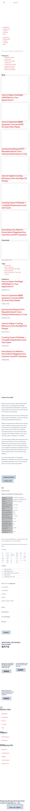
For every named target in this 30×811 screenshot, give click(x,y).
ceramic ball (8, 265)
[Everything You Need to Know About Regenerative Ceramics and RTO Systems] (15, 219)
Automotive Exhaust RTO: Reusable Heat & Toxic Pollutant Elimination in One (14, 151)
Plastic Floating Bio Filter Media (12, 268)
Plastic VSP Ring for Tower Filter (13, 272)
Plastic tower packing (10, 69)
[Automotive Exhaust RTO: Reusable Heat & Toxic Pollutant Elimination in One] (15, 138)
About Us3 (4, 749)
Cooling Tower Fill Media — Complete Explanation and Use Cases (14, 205)
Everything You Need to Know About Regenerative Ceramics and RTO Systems (14, 232)
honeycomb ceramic (10, 66)
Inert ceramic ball (9, 267)
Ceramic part (8, 62)
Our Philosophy (5, 753)
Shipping (4, 756)
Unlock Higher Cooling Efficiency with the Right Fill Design (14, 178)
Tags (3, 264)
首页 (3, 51)
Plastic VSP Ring (9, 270)
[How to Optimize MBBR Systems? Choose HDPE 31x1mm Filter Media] (15, 111)
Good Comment (5, 760)
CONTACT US (5, 763)
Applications (6, 27)
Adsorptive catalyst (9, 57)
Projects (5, 30)
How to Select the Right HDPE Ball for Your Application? (12, 97)
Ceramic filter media (9, 51)
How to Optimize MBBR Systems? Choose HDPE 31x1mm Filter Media (12, 124)
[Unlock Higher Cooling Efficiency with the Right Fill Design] (15, 165)
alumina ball (7, 59)
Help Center (4, 740)
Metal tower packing (10, 68)
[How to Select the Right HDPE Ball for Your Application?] (15, 84)
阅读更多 (6, 671)
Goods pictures (5, 737)
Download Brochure (7, 260)
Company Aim (6, 29)
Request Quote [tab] (6, 490)
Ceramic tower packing (10, 64)
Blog (3, 75)
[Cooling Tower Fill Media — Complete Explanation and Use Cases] (15, 192)
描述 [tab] (3, 488)
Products (5, 56)
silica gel (7, 274)
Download (5, 240)
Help (4, 34)
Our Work (5, 32)
